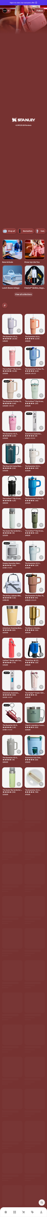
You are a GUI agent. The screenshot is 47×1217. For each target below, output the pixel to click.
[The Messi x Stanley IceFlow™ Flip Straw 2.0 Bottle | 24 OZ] (12, 972)
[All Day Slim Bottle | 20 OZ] (35, 939)
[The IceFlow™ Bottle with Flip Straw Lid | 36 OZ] (35, 1069)
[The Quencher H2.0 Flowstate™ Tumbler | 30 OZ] (35, 324)
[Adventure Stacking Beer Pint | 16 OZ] (12, 615)
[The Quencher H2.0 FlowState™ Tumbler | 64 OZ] (12, 745)
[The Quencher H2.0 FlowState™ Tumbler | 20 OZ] (12, 421)
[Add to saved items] (19, 331)
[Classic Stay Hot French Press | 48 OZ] (12, 1101)
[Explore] (14, 1212)
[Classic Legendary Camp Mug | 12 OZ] (35, 713)
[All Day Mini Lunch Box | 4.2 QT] (35, 1036)
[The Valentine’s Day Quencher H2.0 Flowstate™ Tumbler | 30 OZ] (35, 1198)
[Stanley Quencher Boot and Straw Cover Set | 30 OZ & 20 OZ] (35, 842)
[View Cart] (23, 1212)
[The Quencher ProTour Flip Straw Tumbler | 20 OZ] (35, 583)
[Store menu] (6, 10)
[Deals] (32, 1212)
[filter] (4, 305)
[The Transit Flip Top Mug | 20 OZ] (35, 1134)
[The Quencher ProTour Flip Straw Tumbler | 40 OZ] (35, 356)
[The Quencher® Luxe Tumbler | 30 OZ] (12, 907)
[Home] (6, 1212)
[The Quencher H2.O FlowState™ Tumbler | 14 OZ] (35, 453)
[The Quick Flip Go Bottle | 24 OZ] (12, 518)
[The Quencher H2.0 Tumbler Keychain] (12, 713)
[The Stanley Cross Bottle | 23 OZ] (12, 1069)
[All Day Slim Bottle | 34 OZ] (12, 1198)
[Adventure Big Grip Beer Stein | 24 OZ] (12, 874)
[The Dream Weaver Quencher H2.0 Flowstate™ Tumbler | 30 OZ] (35, 1166)
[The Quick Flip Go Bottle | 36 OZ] (12, 777)
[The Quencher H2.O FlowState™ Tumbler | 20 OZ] (35, 551)
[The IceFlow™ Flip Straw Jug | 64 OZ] (12, 486)
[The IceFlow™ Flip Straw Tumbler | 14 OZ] (35, 810)
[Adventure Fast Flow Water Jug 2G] (35, 745)
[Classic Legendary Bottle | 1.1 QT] (35, 1004)
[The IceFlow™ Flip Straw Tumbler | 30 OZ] (12, 356)
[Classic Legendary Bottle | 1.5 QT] (35, 907)
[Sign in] (41, 1212)
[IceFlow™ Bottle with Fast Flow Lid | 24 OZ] (12, 648)
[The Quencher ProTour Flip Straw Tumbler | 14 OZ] (35, 486)
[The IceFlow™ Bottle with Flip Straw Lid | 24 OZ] (12, 810)
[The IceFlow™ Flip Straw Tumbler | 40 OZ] (35, 518)
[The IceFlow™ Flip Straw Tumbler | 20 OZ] (35, 389)
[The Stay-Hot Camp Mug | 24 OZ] (12, 453)
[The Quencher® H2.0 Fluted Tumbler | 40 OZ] (12, 1036)
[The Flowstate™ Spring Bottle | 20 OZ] (12, 1166)
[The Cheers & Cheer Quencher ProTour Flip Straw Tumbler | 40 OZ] (12, 939)
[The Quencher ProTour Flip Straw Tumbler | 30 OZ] (12, 389)
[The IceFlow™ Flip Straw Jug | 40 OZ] (12, 842)
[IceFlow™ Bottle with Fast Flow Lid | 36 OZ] (35, 874)
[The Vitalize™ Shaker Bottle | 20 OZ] (35, 680)
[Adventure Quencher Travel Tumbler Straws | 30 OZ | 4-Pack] (12, 680)
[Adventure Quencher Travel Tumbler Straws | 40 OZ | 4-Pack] (35, 421)
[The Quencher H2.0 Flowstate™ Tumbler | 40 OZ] (12, 324)
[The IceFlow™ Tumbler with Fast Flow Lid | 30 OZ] (35, 1101)
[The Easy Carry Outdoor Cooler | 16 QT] (12, 1134)
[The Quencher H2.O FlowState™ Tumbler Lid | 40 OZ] (35, 777)
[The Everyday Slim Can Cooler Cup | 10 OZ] (35, 972)
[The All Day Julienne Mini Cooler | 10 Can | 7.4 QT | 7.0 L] (12, 583)
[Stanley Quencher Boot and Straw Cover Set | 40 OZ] (12, 551)
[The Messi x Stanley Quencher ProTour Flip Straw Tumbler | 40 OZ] (35, 615)
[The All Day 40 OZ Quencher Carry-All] (35, 648)
